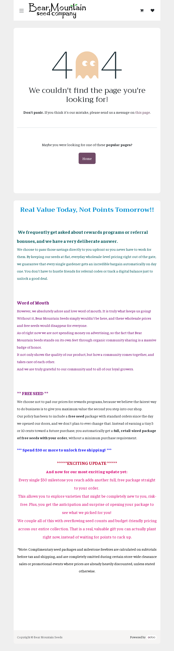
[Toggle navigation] (21, 10)
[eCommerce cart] (141, 10)
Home (87, 158)
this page (142, 112)
